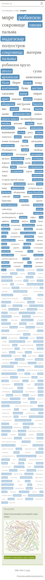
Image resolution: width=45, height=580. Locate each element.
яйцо (9, 306)
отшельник (17, 413)
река (30, 132)
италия (5, 284)
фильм (40, 240)
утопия (28, 352)
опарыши (23, 363)
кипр (23, 93)
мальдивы (36, 141)
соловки (27, 266)
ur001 (28, 570)
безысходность (37, 409)
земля (14, 109)
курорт (25, 295)
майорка (28, 229)
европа (23, 309)
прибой (24, 416)
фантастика (13, 309)
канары (26, 247)
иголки (5, 470)
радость (31, 273)
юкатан (40, 399)
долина (40, 438)
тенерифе (26, 442)
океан (35, 25)
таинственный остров (24, 406)
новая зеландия (10, 141)
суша (37, 71)
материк (34, 52)
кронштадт (30, 413)
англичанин (13, 338)
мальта (30, 183)
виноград (32, 363)
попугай (39, 327)
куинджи (39, 266)
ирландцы (39, 467)
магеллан (26, 316)
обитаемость (28, 225)
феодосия (6, 345)
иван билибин (35, 192)
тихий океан (7, 281)
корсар (4, 477)
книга (40, 381)
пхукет (24, 255)
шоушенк (39, 499)
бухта (22, 273)
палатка (14, 477)
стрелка (17, 229)
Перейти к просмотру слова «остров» (19, 557)
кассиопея (6, 431)
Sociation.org (7, 3)
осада (40, 309)
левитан (15, 288)
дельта (4, 313)
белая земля (19, 467)
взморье (27, 298)
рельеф (40, 320)
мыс (24, 399)
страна (18, 449)
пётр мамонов (9, 205)
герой (25, 149)
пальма (9, 32)
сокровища (12, 52)
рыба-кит (39, 259)
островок (20, 284)
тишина (5, 452)
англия (37, 88)
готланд (39, 298)
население (6, 384)
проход (11, 499)
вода (39, 123)
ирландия (17, 162)
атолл (7, 71)
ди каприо (36, 154)
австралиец (15, 399)
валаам (38, 171)
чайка (21, 463)
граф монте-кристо (23, 420)
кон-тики (7, 154)
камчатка (6, 251)
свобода (38, 149)
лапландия (31, 470)
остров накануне (24, 366)
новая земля (7, 495)
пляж (28, 83)
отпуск (26, 259)
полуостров (13, 45)
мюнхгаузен (7, 427)
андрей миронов (26, 345)
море (8, 17)
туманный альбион (35, 431)
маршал (9, 395)
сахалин (8, 93)
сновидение (7, 277)
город (40, 236)
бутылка (6, 192)
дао (41, 288)
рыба (16, 196)
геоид (14, 431)
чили (40, 221)
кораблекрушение (35, 495)
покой (4, 492)
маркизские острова (10, 298)
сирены (40, 277)
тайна (39, 132)
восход (40, 484)
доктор (40, 281)
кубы (26, 306)
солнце (40, 302)
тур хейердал (30, 391)
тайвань (5, 262)
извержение (7, 420)
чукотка (30, 359)
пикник (16, 99)
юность (40, 313)
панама (15, 221)
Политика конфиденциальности (30, 576)
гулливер (39, 244)
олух (29, 384)
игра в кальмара (36, 306)
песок (26, 109)
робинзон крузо (16, 64)
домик (40, 363)
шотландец (6, 467)
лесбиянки (15, 381)
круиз (39, 200)
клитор (40, 270)
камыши (39, 452)
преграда (13, 327)
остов (21, 132)
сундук (5, 399)
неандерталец (7, 484)
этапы (40, 273)
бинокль (6, 229)
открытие (7, 183)
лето (4, 306)
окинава (39, 262)
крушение (19, 183)
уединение (17, 171)
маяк (4, 188)
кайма (34, 377)
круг (25, 495)
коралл (6, 162)
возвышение (25, 377)
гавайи (29, 123)
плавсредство (7, 359)
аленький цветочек (35, 284)
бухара (40, 331)
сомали (14, 233)
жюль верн (17, 158)
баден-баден (7, 438)
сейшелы (22, 431)
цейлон (5, 221)
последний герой (9, 442)
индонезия (6, 302)
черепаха (5, 459)
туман (16, 452)
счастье (23, 167)
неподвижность (8, 456)
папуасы (7, 136)
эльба (40, 456)
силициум (39, 420)
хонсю (5, 233)
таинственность (8, 445)
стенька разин (7, 388)
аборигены (19, 192)
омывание (13, 313)
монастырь (18, 474)
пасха (28, 99)
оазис (5, 114)
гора (4, 236)
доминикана (38, 316)
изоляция (6, 266)
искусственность (36, 459)
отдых (38, 99)
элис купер (6, 409)
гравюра (29, 499)
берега (4, 352)
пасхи (21, 240)
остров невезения (9, 374)
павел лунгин (7, 449)
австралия (23, 104)
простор (5, 331)
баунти (37, 104)
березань (6, 200)
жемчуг (17, 316)
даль (4, 499)
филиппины (28, 424)
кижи (30, 251)
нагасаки (13, 470)
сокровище (13, 25)
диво (13, 167)
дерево (16, 247)
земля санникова (28, 233)
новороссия (6, 416)
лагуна (38, 136)
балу (41, 402)
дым (15, 323)
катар (40, 395)
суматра (17, 266)
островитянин (19, 302)
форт (15, 345)
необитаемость (9, 217)
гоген (39, 183)
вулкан (5, 158)
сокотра (5, 381)
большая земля (8, 240)
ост (14, 459)
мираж (4, 463)
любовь (11, 270)
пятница (38, 205)
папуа (5, 171)
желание (20, 270)
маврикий (18, 427)
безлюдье (39, 481)
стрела (12, 352)
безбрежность (27, 320)
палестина (30, 270)
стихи (30, 463)
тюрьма (27, 334)
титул (40, 406)
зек (3, 395)
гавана (13, 434)
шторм (40, 470)
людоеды (37, 179)
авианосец (19, 488)
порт (17, 348)
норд (41, 233)
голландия (38, 247)
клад (38, 83)
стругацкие (32, 309)
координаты (38, 334)
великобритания (31, 119)
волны (4, 273)
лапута (24, 221)
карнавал (37, 196)
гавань (21, 327)
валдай (31, 399)
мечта (26, 196)
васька (32, 338)
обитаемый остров (17, 341)
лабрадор (39, 474)
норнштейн (38, 352)
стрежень (37, 175)
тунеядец (24, 338)
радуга (32, 281)
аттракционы (7, 488)
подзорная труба (36, 416)
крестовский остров (35, 370)
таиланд (5, 424)
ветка (34, 492)
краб (29, 467)
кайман (23, 323)
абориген (8, 104)
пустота (24, 445)
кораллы (13, 363)
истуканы (18, 281)
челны (25, 402)
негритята (38, 255)
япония (18, 123)
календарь (6, 288)
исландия (21, 154)
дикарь (5, 225)
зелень (4, 309)
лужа (41, 413)
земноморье (17, 391)
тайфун (20, 352)
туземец (30, 240)
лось (33, 221)
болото (13, 492)
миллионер (6, 316)
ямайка (6, 123)
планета (39, 463)
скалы (4, 434)
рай (25, 141)
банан (40, 251)
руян (26, 281)
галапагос (15, 244)
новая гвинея (7, 255)
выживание (8, 132)
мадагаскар (13, 39)
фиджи (28, 136)
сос (24, 356)
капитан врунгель (9, 259)
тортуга (33, 395)
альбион (30, 388)
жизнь (39, 145)
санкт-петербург (28, 348)
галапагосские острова (26, 456)
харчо (33, 374)
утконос (31, 302)
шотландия (18, 262)
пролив (25, 145)
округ (20, 388)
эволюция (39, 488)
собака (4, 502)
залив (27, 162)
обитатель (30, 327)
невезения (36, 128)
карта (29, 171)
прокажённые (26, 477)
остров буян (7, 481)
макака (40, 434)
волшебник (38, 341)
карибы (22, 128)
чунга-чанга (10, 119)
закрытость (18, 188)
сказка (40, 374)
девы (33, 381)
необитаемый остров (12, 213)
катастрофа (6, 474)
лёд (18, 481)
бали (5, 83)
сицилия (38, 213)
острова (5, 247)
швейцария (6, 356)
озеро (40, 424)
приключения (23, 331)
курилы (12, 502)
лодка (40, 295)
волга (39, 209)
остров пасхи (35, 188)
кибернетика (29, 438)
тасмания (17, 495)
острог (26, 427)
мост (30, 484)
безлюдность (9, 149)
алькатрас (19, 384)
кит (29, 262)
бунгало (18, 395)
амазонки (6, 413)
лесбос (40, 225)
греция (27, 452)
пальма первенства (27, 313)
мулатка (5, 377)
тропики (18, 277)
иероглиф (39, 384)
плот (41, 356)
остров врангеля (8, 370)
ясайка (31, 434)
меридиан (29, 474)
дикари (40, 323)
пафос (33, 217)
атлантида (15, 225)
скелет (24, 409)
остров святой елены (13, 179)
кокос (38, 114)
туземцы (37, 158)
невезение (34, 77)
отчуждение (38, 445)
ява (4, 109)
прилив (20, 499)
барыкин (17, 356)
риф (20, 484)
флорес (21, 370)
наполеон (37, 162)
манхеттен (8, 128)
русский (14, 377)
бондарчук (17, 306)
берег (16, 83)
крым (18, 136)
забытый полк (30, 449)
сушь (16, 424)
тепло (40, 388)
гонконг (22, 470)
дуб (41, 492)
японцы (14, 320)
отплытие (39, 366)
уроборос (29, 236)
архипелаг (10, 77)
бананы (40, 345)
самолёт (6, 196)
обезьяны (39, 359)
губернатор (24, 492)
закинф (27, 244)
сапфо (4, 341)
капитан (29, 277)
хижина (22, 434)
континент (10, 88)
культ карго (38, 291)
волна (4, 320)
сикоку (33, 402)
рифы (27, 374)
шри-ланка (32, 356)
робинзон (29, 17)
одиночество (22, 114)
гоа (41, 217)
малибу (39, 229)
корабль (14, 273)
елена (27, 481)
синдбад (5, 363)
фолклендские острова (11, 334)
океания (25, 205)
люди (4, 244)
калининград (7, 348)
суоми (31, 323)
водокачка (6, 323)
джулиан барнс (37, 427)
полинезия (8, 145)
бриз (41, 449)
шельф (4, 291)
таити (38, 109)
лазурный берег (20, 291)
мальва (40, 348)
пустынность (7, 295)
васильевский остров (29, 288)
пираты (23, 217)
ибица (5, 167)
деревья (5, 327)
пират (37, 93)
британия (39, 477)
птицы (20, 374)
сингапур (7, 209)
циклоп (22, 459)
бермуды (5, 406)
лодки (25, 381)
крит (5, 99)
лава (4, 270)
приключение (7, 366)
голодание (19, 359)
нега (16, 409)
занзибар (19, 251)
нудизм (40, 338)
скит (16, 416)
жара (4, 175)
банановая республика (11, 402)
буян (24, 88)
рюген (25, 395)
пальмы (9, 58)
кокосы (24, 200)
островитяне (35, 167)
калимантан (15, 236)
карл (29, 341)
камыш (29, 488)
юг (12, 284)
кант (13, 463)
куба (28, 158)
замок (40, 391)
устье (4, 338)
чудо (41, 377)
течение (39, 442)
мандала (18, 438)
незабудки (6, 391)
